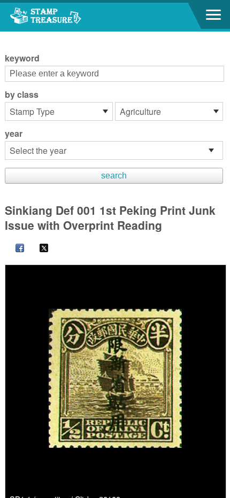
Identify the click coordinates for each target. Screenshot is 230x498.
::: (8, 36)
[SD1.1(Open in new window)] (115, 378)
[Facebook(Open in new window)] (14, 248)
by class (22, 94)
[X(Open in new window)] (38, 248)
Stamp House (67, 17)
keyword (22, 58)
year (13, 133)
